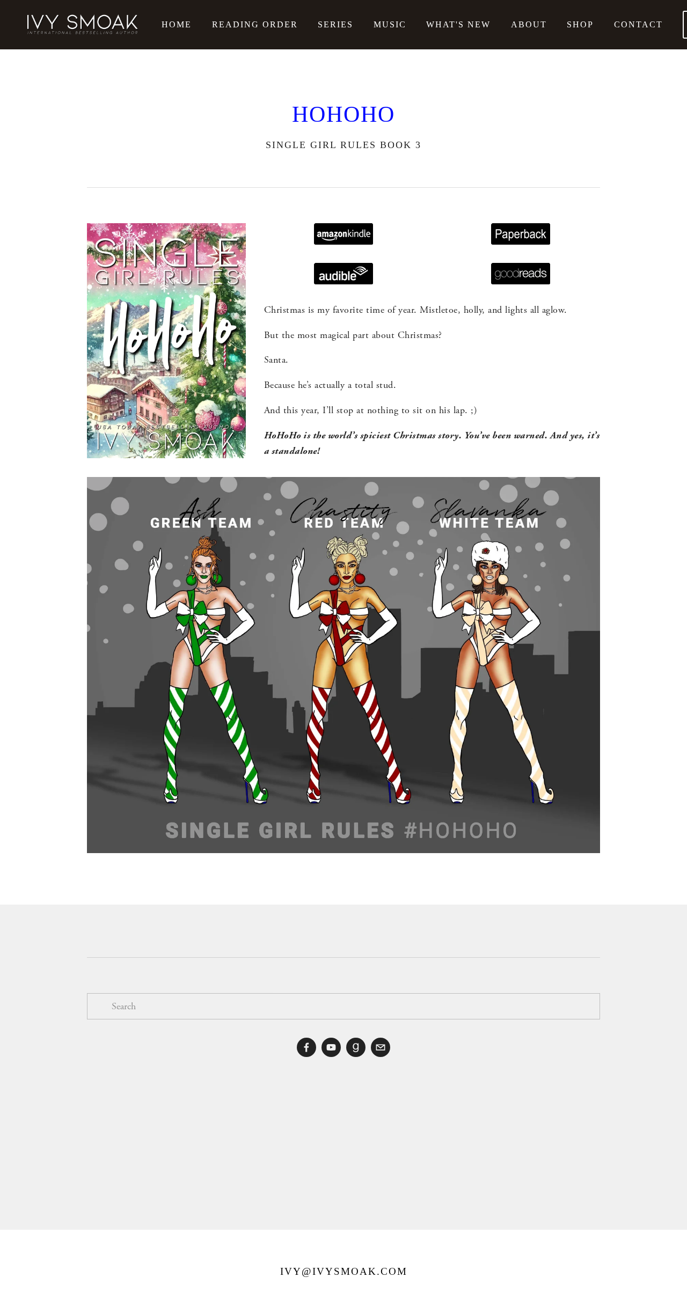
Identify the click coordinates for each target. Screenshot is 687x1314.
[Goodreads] (356, 1047)
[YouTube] (331, 1047)
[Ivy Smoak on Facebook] (306, 1047)
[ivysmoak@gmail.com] (380, 1047)
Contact (638, 24)
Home (177, 24)
